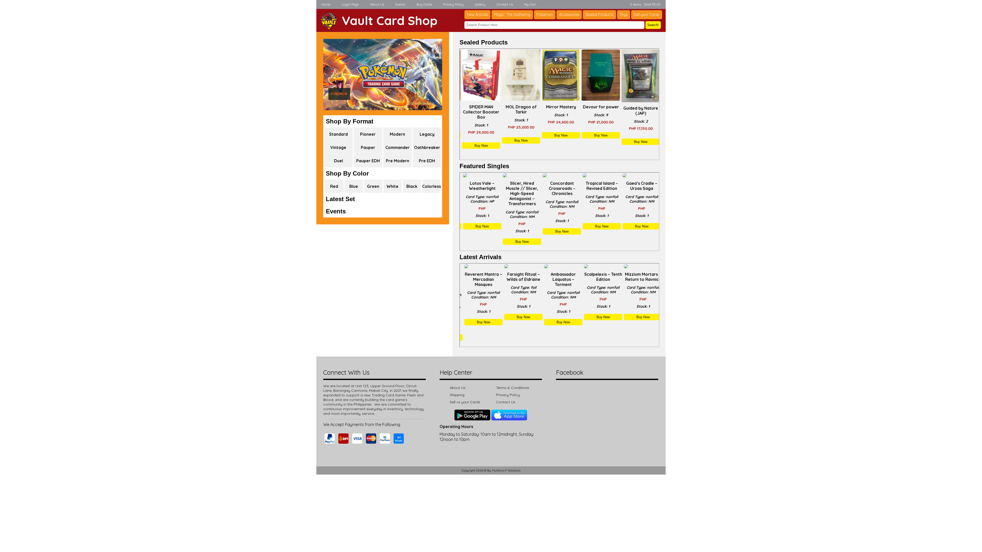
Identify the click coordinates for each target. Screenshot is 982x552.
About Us (377, 4)
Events (400, 4)
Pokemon (545, 14)
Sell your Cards (647, 14)
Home (325, 4)
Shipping (457, 395)
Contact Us (505, 4)
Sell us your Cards (465, 402)
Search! (653, 25)
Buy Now (479, 145)
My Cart (530, 4)
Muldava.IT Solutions (506, 470)
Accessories (569, 14)
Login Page (350, 4)
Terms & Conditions (512, 387)
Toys (624, 14)
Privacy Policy (453, 4)
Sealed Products (599, 14)
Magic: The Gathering (512, 14)
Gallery (480, 4)
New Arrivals (477, 14)
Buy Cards (424, 4)
